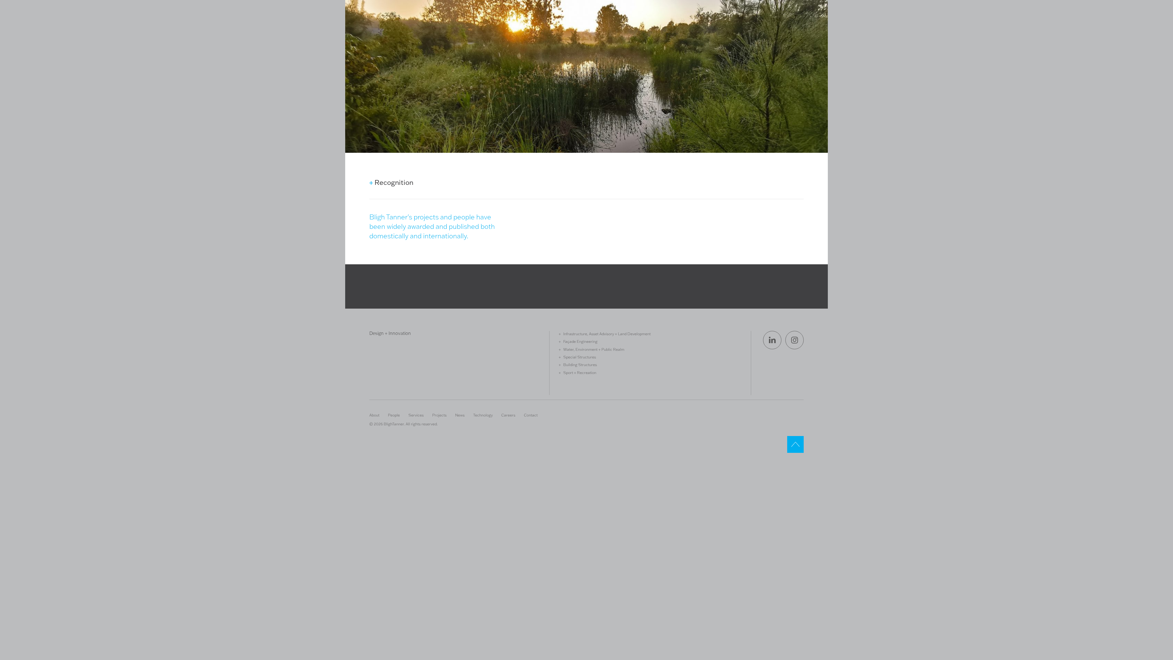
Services (416, 415)
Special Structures (579, 356)
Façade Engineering (580, 341)
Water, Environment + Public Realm (593, 349)
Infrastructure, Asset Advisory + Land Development (607, 333)
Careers (508, 415)
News (460, 415)
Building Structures (580, 364)
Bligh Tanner (391, 31)
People (394, 415)
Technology (483, 415)
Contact (531, 415)
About (374, 415)
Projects (439, 415)
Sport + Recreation (579, 372)
